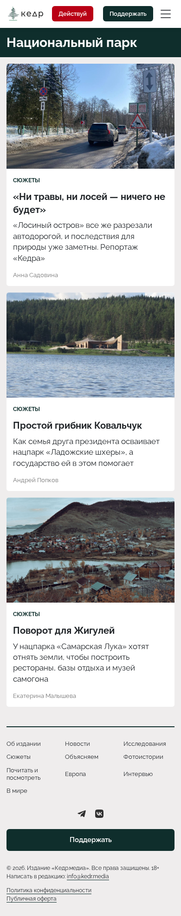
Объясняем (81, 756)
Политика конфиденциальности (48, 890)
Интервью (138, 773)
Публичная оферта (31, 899)
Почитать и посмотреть (23, 774)
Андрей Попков (35, 480)
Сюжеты (26, 180)
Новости (77, 743)
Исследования (144, 743)
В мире (16, 790)
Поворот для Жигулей (64, 630)
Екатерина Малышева (44, 695)
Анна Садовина (35, 275)
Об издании (23, 743)
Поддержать (128, 13)
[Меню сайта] (166, 13)
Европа (75, 773)
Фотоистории (143, 756)
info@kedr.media (88, 876)
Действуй (72, 13)
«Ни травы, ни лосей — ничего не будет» (89, 203)
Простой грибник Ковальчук (77, 425)
